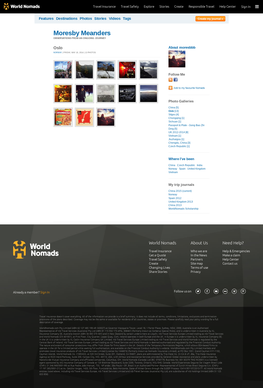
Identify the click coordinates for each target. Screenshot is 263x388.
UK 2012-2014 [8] (178, 132)
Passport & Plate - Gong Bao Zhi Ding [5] (186, 127)
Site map (197, 263)
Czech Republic (186, 165)
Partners (197, 259)
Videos (115, 18)
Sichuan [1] (174, 121)
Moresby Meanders (82, 33)
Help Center (227, 6)
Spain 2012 (174, 198)
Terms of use (199, 267)
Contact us (230, 263)
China (171, 165)
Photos (86, 18)
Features (46, 18)
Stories (164, 6)
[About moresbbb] (176, 66)
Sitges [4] (173, 114)
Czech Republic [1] (179, 146)
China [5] (173, 107)
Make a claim (231, 255)
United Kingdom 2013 (180, 201)
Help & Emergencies (236, 251)
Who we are (199, 251)
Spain (182, 168)
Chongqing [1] (176, 118)
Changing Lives (159, 267)
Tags (127, 18)
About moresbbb (181, 47)
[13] (173, 111)
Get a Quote (157, 255)
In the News (199, 255)
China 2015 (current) (180, 191)
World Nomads (21, 6)
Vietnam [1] (174, 135)
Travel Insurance (104, 6)
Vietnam (173, 172)
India (199, 165)
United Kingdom (196, 168)
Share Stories (158, 271)
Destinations (66, 18)
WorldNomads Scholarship (183, 208)
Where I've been (181, 159)
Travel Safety (130, 6)
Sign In (246, 6)
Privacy (196, 271)
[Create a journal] (210, 19)
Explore (149, 6)
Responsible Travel (201, 6)
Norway (57, 53)
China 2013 (175, 205)
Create (178, 6)
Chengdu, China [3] (179, 142)
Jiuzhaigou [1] (176, 139)
